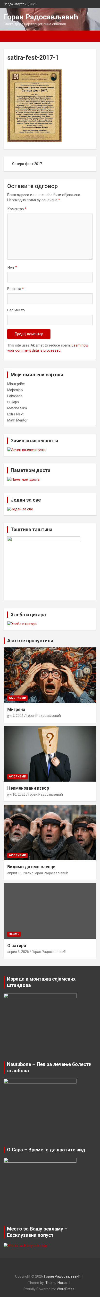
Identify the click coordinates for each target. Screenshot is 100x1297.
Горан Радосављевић (41, 17)
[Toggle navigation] (10, 36)
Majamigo (15, 390)
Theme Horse (56, 1282)
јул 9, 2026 (15, 716)
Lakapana (15, 396)
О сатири (16, 945)
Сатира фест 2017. (27, 164)
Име (12, 267)
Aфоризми (17, 698)
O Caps (13, 402)
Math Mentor (17, 420)
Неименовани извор (28, 788)
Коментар (16, 209)
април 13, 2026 (19, 873)
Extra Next (15, 414)
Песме (14, 934)
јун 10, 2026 (16, 794)
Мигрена (16, 709)
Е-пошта (15, 289)
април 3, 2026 (18, 952)
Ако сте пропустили (30, 641)
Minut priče (16, 384)
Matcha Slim (17, 408)
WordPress (66, 1289)
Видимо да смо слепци (31, 866)
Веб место (16, 310)
